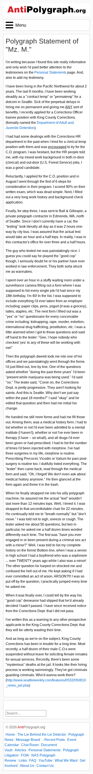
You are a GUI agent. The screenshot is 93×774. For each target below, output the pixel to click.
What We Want (66, 760)
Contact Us (45, 766)
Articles (20, 750)
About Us (27, 766)
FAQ (32, 760)
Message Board (28, 740)
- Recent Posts (53, 740)
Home (10, 734)
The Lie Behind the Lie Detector (41, 734)
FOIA (25, 755)
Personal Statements (50, 72)
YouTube (45, 760)
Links (23, 760)
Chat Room (30, 745)
